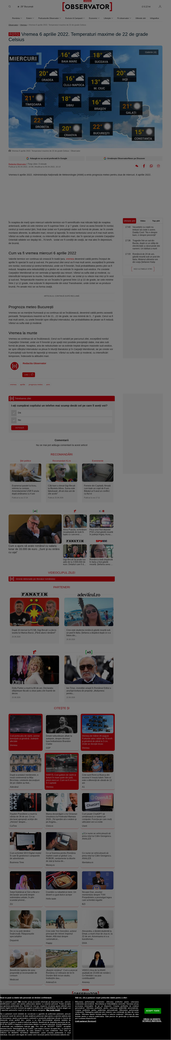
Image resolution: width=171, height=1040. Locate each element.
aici (32, 1026)
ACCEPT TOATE (153, 1011)
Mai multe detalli (53, 1010)
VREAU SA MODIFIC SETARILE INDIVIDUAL (152, 1020)
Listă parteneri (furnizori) (85, 1021)
